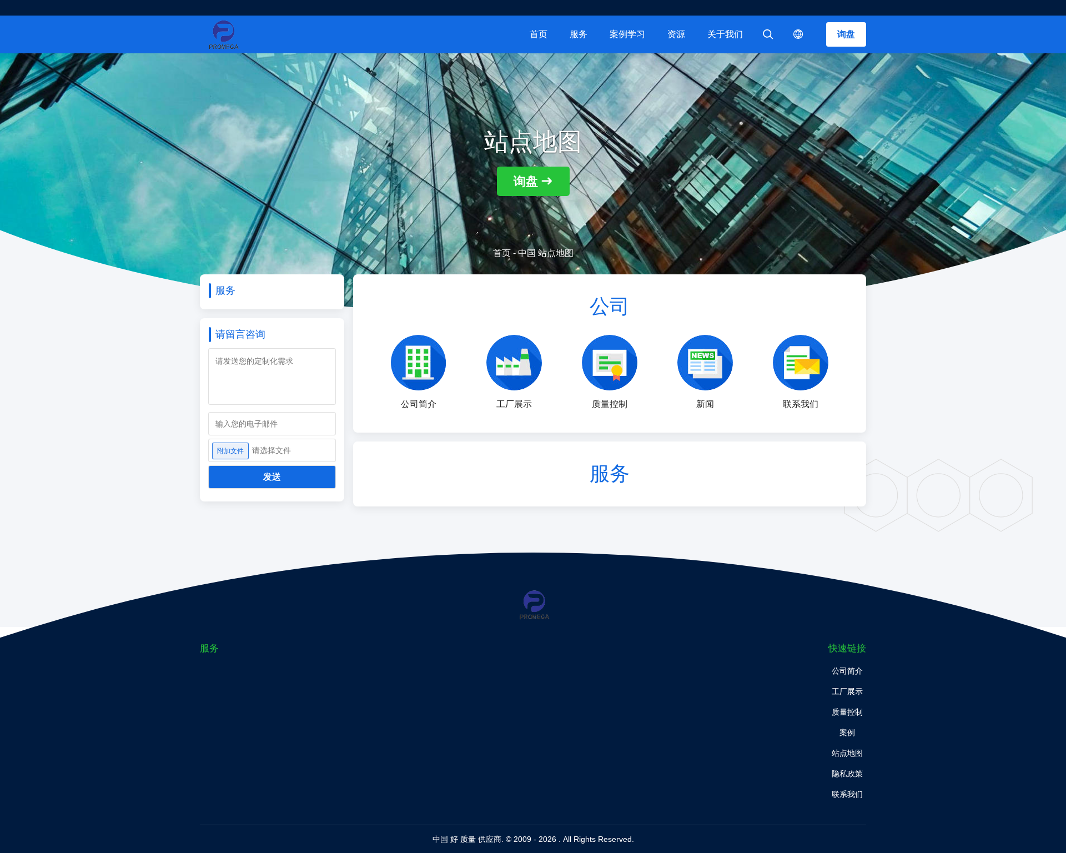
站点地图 (847, 753)
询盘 (846, 34)
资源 (676, 34)
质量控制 (847, 712)
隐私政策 (847, 773)
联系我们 (847, 794)
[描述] (798, 34)
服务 (578, 34)
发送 (272, 476)
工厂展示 (847, 691)
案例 (847, 732)
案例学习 (627, 34)
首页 (538, 34)
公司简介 (847, 670)
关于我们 (725, 34)
